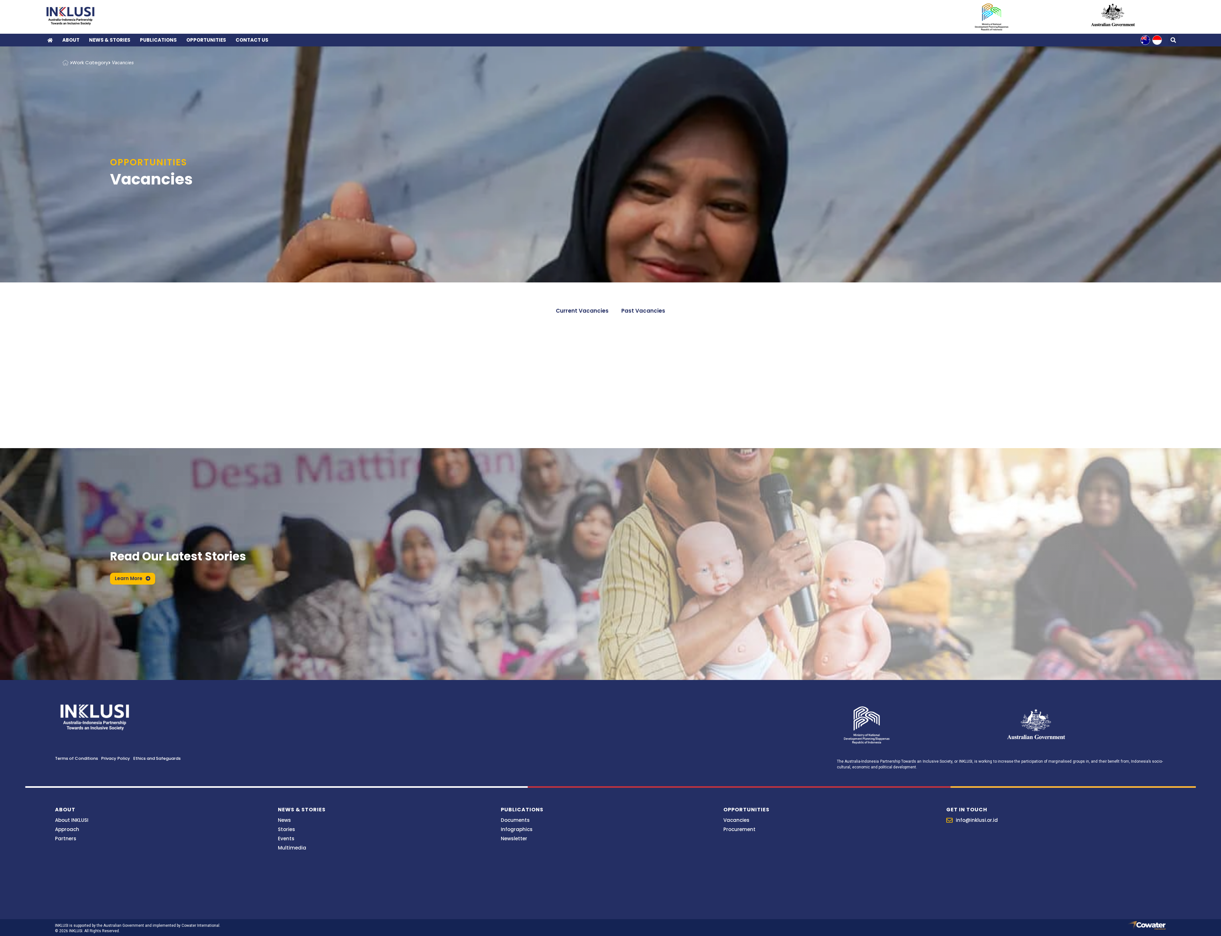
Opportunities (206, 40)
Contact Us (252, 40)
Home (65, 62)
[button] (1173, 40)
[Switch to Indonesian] (1157, 40)
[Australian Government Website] (1113, 14)
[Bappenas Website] (866, 723)
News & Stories (109, 40)
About (70, 40)
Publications (158, 40)
